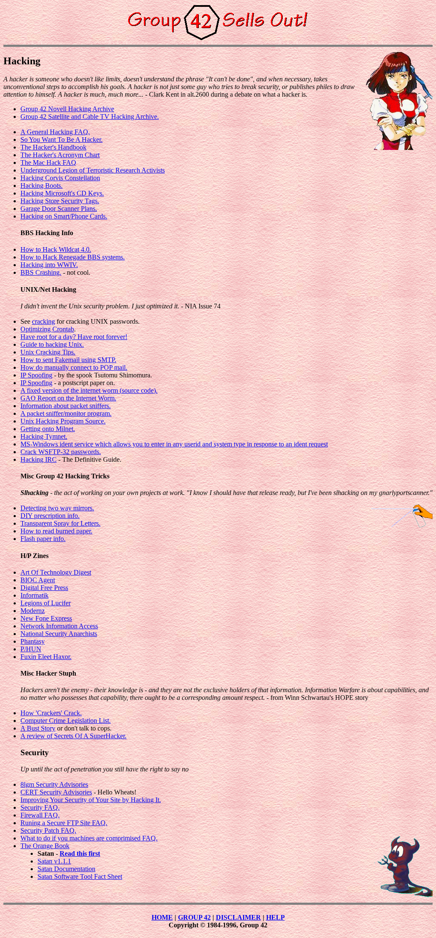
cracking (43, 321)
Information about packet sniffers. (65, 405)
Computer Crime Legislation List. (65, 720)
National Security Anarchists (58, 633)
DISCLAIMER (238, 917)
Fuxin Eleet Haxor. (46, 656)
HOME (162, 917)
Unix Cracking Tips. (47, 352)
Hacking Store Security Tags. (59, 200)
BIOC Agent (37, 580)
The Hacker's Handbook (53, 147)
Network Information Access (59, 626)
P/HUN (30, 649)
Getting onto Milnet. (47, 428)
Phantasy (32, 641)
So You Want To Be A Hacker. (61, 139)
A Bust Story (37, 728)
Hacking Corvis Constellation (60, 177)
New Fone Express (46, 618)
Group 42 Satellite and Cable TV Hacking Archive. (89, 116)
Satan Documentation (66, 868)
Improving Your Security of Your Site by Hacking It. (90, 799)
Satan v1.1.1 (54, 861)
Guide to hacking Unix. (52, 344)
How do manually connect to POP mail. (73, 367)
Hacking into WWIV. (49, 264)
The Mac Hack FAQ (48, 162)
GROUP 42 (194, 917)
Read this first (80, 853)
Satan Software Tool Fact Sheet (79, 876)
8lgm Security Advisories (54, 784)
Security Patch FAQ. (48, 830)
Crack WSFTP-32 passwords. (60, 451)
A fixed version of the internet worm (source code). (89, 390)
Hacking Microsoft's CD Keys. (62, 193)
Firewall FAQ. (40, 815)
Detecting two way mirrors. (57, 508)
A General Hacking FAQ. (55, 131)
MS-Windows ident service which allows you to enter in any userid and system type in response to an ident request (174, 444)
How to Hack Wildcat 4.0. (55, 249)
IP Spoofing (36, 375)
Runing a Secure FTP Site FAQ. (63, 822)
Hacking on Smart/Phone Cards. (63, 216)
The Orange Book (44, 845)
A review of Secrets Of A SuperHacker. (73, 735)
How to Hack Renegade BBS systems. (72, 257)
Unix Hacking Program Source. (63, 421)
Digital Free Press (44, 587)
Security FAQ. (40, 807)
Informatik (34, 595)
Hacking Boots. (41, 185)
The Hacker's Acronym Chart (60, 154)
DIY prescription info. (50, 515)
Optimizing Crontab (47, 329)
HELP (275, 917)
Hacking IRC (38, 459)
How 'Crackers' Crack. (51, 712)
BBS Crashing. (40, 272)
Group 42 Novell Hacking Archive (67, 108)
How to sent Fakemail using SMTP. (68, 359)
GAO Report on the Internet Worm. (68, 398)
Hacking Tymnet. (43, 436)
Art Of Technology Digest (55, 572)
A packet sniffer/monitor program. (66, 413)
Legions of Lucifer (45, 603)
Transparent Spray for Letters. (60, 523)
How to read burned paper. (56, 531)
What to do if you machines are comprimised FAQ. (89, 838)
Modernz (32, 610)
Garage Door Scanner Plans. (58, 208)
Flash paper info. (43, 538)
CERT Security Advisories (56, 792)
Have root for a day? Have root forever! (73, 336)
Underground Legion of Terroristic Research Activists (92, 170)
